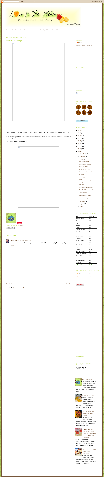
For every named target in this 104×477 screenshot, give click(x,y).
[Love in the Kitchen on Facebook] (78, 109)
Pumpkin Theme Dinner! (86, 190)
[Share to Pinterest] (14, 228)
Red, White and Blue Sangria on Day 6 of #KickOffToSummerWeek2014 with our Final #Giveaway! (88, 433)
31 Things (82, 177)
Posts (79, 273)
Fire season (82, 184)
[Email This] (7, 228)
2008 (79, 151)
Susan (80, 42)
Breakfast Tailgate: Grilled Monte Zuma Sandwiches (88, 451)
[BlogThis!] (9, 228)
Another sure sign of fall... (86, 198)
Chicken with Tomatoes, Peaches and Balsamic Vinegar (88, 413)
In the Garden (24, 30)
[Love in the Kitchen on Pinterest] (78, 115)
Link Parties (34, 30)
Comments (81, 277)
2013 (79, 138)
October (82, 159)
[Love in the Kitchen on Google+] (89, 109)
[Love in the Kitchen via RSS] (84, 115)
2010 (79, 146)
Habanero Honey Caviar (87, 395)
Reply (12, 245)
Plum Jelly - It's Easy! (87, 379)
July (81, 206)
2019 (79, 130)
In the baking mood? (85, 169)
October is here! (83, 192)
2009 (79, 149)
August (82, 204)
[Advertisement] (29, 278)
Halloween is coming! (14, 40)
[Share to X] (10, 228)
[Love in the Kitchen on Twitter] (84, 109)
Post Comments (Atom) (19, 288)
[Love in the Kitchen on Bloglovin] (89, 115)
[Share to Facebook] (12, 228)
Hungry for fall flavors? (85, 172)
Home (7, 30)
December (82, 154)
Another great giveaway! (86, 187)
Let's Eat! (14, 30)
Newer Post (9, 284)
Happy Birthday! (83, 167)
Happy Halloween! (84, 161)
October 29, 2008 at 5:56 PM (23, 240)
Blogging (81, 174)
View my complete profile (85, 45)
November (83, 156)
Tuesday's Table (44, 30)
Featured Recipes (56, 30)
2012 (79, 141)
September (83, 201)
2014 (79, 136)
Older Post (68, 284)
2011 (79, 143)
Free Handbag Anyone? (85, 195)
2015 (79, 133)
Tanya (12, 240)
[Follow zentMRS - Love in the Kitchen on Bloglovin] (82, 122)
